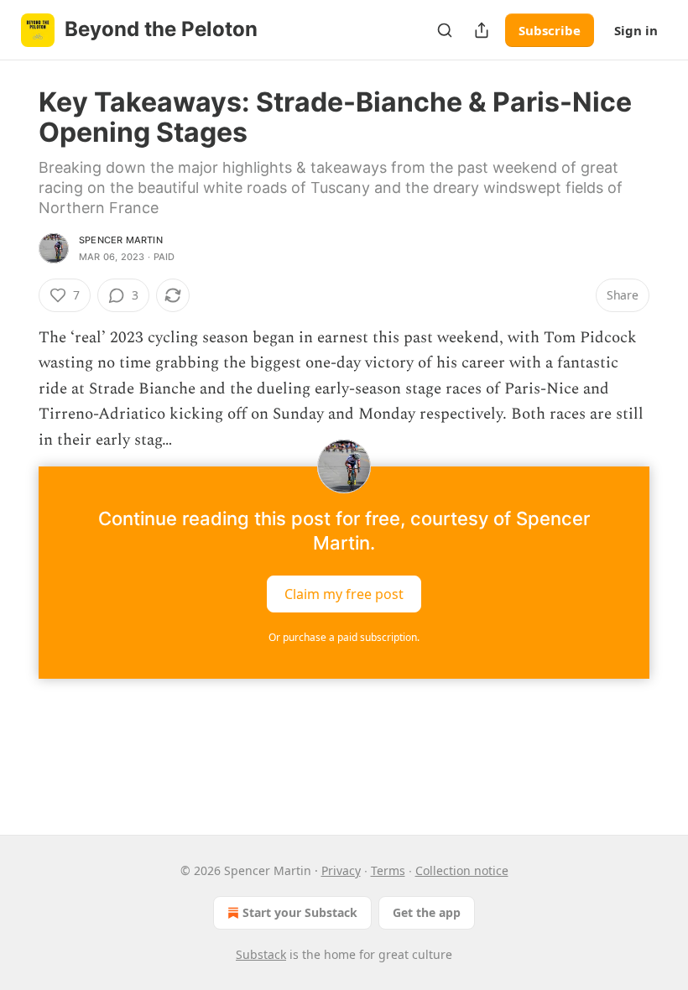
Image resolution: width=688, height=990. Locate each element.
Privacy (341, 870)
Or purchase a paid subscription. (344, 637)
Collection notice (461, 870)
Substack (261, 954)
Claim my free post (344, 594)
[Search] (444, 30)
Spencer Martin (121, 240)
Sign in (636, 30)
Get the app (427, 912)
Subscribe (550, 30)
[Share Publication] (481, 30)
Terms (388, 870)
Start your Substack (299, 912)
